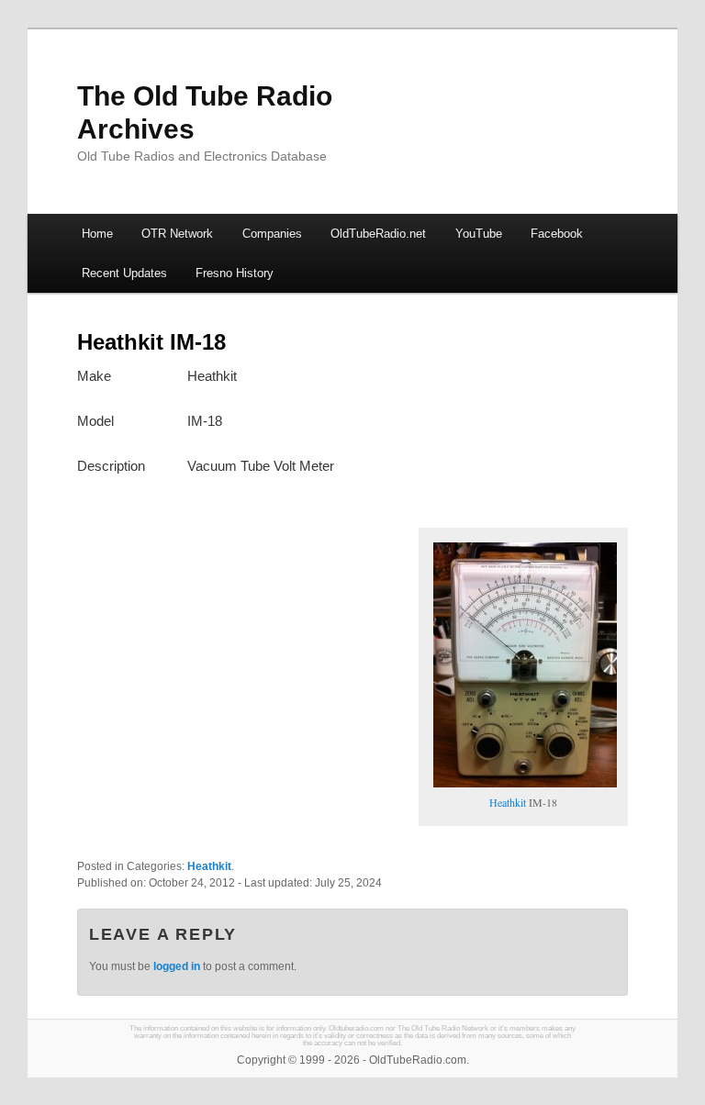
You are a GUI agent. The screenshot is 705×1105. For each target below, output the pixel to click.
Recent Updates (124, 273)
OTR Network (177, 233)
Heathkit (507, 802)
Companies (272, 233)
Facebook (557, 233)
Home (97, 233)
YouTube (478, 233)
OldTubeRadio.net (378, 233)
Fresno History (235, 273)
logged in (176, 966)
